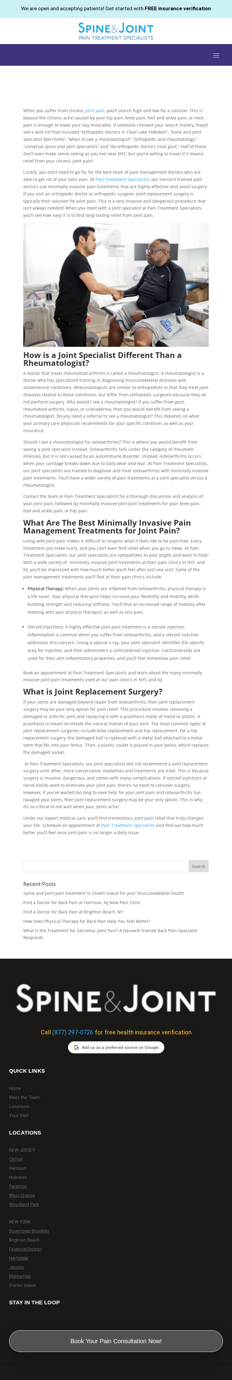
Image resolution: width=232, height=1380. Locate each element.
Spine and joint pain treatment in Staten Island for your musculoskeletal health (103, 893)
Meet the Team (24, 1097)
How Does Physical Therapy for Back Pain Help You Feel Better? (86, 921)
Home (15, 1088)
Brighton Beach (24, 1240)
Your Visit (19, 1115)
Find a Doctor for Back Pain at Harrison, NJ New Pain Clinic (82, 902)
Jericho (16, 1267)
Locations (19, 1106)
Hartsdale (18, 1258)
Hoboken (18, 1177)
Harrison (17, 1168)
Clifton (16, 1159)
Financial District (25, 1249)
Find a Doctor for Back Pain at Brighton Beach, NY (73, 912)
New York (20, 1222)
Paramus (18, 1186)
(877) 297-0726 (72, 1032)
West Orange (22, 1195)
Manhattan (20, 1276)
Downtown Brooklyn (29, 1231)
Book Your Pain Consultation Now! (116, 1341)
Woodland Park (24, 1204)
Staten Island (22, 1285)
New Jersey (22, 1150)
